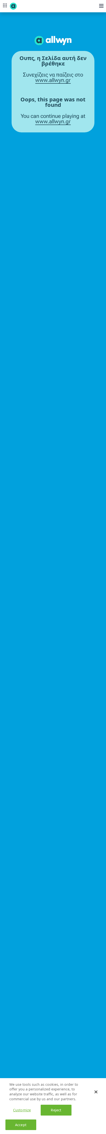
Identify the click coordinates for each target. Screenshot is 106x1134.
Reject (56, 1110)
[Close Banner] (95, 1092)
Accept (20, 1124)
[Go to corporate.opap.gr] (22, 6)
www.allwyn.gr (53, 80)
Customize (22, 1110)
